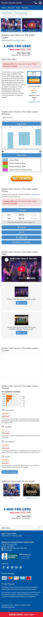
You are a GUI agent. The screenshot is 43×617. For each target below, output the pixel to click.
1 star (4, 405)
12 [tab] (39, 498)
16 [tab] (21, 501)
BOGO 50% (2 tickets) (22, 242)
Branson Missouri (7, 13)
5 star (4, 396)
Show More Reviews (9, 472)
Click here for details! (10, 66)
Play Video (22, 303)
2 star (4, 403)
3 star (4, 401)
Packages (25, 8)
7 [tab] (23, 498)
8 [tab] (26, 498)
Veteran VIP (22, 237)
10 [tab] (32, 498)
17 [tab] (25, 501)
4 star (4, 399)
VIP (22, 232)
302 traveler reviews (34, 102)
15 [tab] (18, 501)
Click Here (35, 194)
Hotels (18, 8)
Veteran (23, 227)
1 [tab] (14, 152)
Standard (22, 210)
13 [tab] (12, 501)
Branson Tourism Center (12, 2)
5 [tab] (26, 152)
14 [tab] (15, 501)
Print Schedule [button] (8, 117)
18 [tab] (28, 501)
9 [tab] (29, 498)
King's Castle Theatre (18, 40)
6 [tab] (29, 152)
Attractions (11, 8)
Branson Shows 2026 (20, 13)
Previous (3, 152)
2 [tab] (17, 152)
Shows (4, 8)
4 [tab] (23, 152)
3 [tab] (20, 152)
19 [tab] (31, 501)
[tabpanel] (21, 135)
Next (40, 152)
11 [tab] (36, 498)
